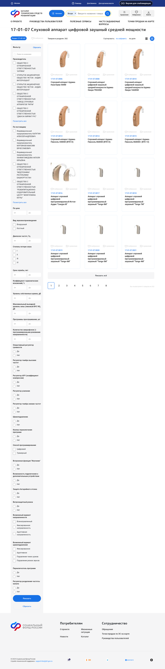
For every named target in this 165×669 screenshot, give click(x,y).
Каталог (85, 636)
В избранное (38, 38)
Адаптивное (22, 553)
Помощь (78, 3)
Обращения (107, 629)
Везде (70, 13)
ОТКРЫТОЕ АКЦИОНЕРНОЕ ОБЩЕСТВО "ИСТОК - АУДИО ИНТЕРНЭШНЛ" (29, 78)
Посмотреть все (19, 121)
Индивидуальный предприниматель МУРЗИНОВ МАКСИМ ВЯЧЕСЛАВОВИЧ (26, 144)
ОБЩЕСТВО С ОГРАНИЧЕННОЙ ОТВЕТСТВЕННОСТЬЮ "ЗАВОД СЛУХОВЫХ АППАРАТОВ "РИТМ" (26, 99)
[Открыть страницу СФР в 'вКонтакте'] (129, 660)
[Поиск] (14, 54)
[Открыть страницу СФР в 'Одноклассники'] (88, 660)
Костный (20, 228)
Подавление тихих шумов (27, 557)
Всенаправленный (24, 521)
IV (17, 262)
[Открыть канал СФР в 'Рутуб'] (69, 660)
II (17, 255)
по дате (132, 39)
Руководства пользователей (46, 21)
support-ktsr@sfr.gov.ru (44, 661)
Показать (27, 598)
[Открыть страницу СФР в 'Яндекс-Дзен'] (151, 660)
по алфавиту (121, 39)
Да (18, 351)
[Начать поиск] (107, 13)
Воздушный (22, 224)
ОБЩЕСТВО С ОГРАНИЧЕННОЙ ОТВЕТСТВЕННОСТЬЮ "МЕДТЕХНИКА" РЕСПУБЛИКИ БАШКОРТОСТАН (26, 171)
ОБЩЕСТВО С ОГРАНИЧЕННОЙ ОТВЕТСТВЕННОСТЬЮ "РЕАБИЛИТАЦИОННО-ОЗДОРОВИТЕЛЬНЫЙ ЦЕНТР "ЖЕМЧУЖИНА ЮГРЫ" (26, 190)
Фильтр (16, 47)
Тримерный (21, 453)
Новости (64, 636)
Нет (18, 355)
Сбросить (27, 606)
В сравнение (72, 75)
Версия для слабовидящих (138, 3)
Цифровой (21, 449)
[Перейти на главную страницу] (26, 13)
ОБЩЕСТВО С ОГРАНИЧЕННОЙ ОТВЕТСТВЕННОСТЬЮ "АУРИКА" (26, 67)
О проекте (16, 21)
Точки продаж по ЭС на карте (116, 634)
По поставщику (19, 127)
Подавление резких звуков (28, 560)
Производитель (19, 59)
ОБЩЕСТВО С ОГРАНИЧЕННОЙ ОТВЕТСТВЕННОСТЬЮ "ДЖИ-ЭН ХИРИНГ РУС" (26, 112)
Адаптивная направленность (24, 533)
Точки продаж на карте (141, 21)
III (17, 258)
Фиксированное (23, 549)
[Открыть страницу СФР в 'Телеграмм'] (107, 660)
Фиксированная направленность (24, 526)
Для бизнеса (91, 3)
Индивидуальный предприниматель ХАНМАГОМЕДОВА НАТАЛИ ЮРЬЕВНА (28, 156)
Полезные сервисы (80, 21)
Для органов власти (106, 3)
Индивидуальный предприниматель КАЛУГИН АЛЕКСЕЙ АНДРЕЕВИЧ (29, 133)
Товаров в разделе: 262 (58, 39)
